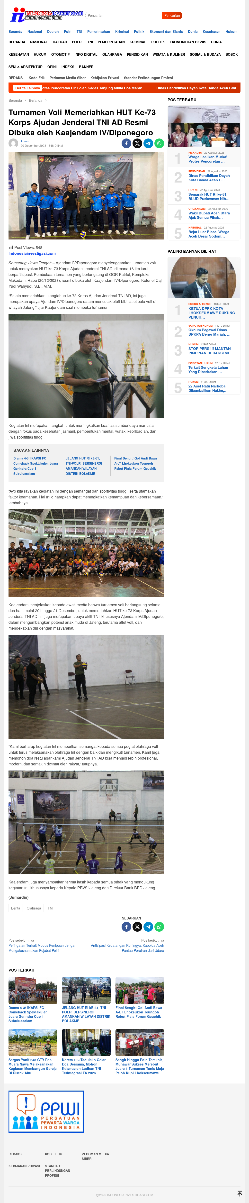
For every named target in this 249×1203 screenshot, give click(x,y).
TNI (50, 908)
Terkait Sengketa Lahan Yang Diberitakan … (208, 369)
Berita (15, 908)
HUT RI (192, 190)
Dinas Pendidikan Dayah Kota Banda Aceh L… (209, 177)
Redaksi (16, 1154)
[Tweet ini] (137, 143)
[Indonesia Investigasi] (47, 14)
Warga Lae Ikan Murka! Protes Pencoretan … (207, 159)
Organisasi (196, 209)
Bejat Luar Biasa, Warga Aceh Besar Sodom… (208, 234)
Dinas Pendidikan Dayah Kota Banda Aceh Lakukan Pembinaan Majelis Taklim (166, 88)
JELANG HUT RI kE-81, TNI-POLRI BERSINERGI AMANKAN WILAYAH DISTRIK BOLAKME (84, 466)
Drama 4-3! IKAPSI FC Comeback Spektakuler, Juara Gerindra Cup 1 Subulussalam (35, 466)
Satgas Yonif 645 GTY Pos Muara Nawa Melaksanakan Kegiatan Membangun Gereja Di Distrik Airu (33, 1066)
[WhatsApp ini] (159, 143)
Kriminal (195, 227)
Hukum (193, 344)
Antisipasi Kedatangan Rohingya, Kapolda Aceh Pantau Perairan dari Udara (127, 945)
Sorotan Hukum (200, 325)
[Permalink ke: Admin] (13, 142)
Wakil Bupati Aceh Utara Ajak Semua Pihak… (209, 215)
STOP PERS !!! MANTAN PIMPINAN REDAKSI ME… (211, 350)
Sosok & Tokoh (199, 304)
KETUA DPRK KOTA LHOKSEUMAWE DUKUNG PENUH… (211, 312)
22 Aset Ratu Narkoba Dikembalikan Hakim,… (208, 388)
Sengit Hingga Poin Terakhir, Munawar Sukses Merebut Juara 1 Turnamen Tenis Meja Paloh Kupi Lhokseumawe (140, 1066)
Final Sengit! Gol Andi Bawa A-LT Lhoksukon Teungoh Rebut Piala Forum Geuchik (135, 463)
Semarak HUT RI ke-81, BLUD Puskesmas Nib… (209, 196)
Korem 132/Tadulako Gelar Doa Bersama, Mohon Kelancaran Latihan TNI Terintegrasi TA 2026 (84, 1066)
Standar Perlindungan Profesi (57, 1171)
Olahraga (34, 908)
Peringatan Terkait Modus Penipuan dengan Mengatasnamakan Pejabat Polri (42, 945)
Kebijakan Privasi (24, 1166)
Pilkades (195, 152)
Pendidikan (196, 171)
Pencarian (172, 15)
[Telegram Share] (148, 143)
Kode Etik (53, 1154)
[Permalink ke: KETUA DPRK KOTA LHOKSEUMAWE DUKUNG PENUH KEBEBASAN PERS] (204, 277)
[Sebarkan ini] (126, 143)
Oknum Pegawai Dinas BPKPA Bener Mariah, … (209, 332)
